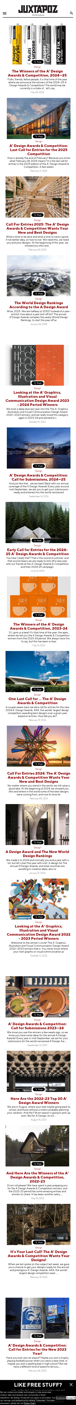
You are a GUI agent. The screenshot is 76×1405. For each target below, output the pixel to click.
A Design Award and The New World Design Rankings (37, 854)
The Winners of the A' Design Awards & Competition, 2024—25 (37, 73)
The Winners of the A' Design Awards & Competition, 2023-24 (39, 627)
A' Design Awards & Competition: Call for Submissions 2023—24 (37, 1026)
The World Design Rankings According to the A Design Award (38, 305)
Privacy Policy (29, 1403)
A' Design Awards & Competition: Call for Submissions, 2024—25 (38, 478)
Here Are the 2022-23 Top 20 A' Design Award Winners (39, 1101)
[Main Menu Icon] (4, 13)
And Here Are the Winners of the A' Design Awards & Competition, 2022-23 (37, 1177)
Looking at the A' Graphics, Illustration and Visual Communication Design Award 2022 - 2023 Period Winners (38, 933)
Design (37, 67)
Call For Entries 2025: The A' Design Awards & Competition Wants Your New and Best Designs (37, 229)
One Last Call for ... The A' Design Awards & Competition (37, 701)
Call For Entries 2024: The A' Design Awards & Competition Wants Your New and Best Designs (38, 778)
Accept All (71, 1398)
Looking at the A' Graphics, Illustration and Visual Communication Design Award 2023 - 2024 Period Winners (37, 399)
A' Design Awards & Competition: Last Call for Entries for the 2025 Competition (38, 150)
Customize (61, 1398)
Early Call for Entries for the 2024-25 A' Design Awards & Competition (37, 552)
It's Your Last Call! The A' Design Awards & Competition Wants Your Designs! (39, 1256)
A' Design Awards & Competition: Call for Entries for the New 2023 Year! (37, 1350)
